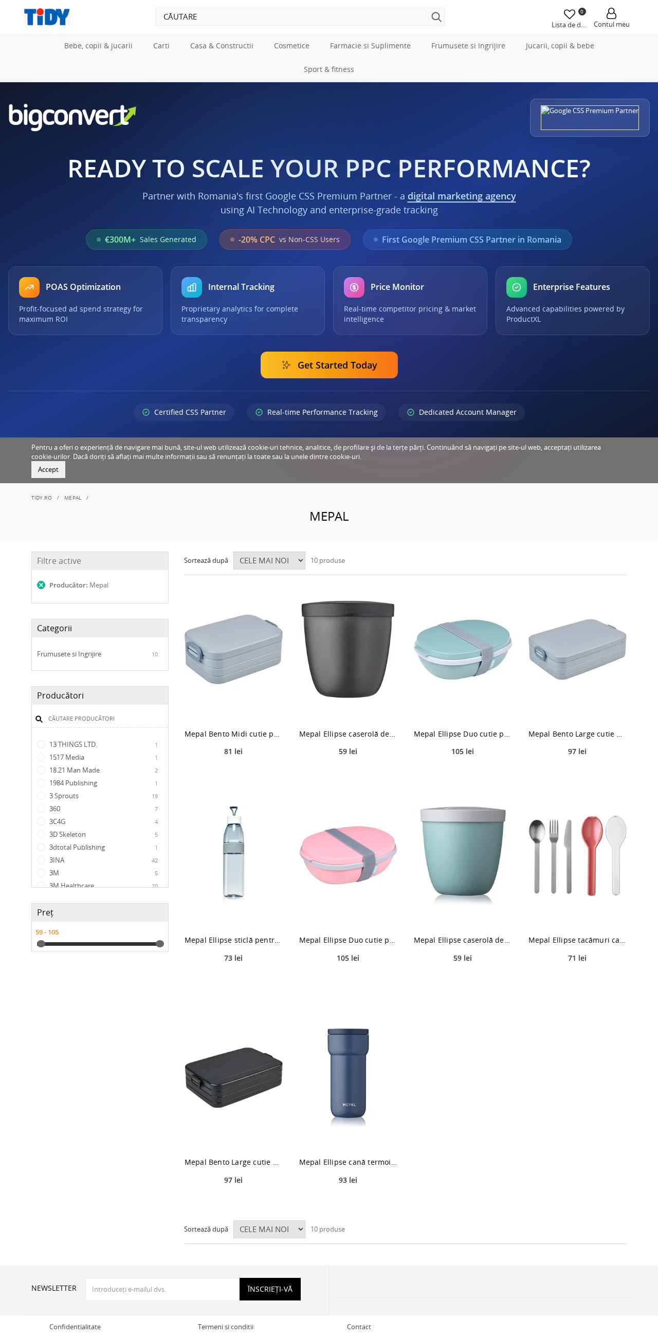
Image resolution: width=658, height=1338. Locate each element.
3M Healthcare (103, 885)
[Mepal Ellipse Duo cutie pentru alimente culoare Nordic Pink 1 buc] (348, 855)
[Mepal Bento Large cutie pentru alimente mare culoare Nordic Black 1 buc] (234, 1078)
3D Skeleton (103, 834)
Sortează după (206, 560)
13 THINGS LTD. (103, 744)
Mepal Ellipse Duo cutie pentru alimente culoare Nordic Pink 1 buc (348, 940)
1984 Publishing (103, 782)
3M (103, 872)
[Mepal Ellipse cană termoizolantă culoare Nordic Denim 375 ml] (348, 1078)
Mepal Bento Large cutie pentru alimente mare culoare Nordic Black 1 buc (234, 1162)
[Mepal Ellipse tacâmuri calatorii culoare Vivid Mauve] (577, 855)
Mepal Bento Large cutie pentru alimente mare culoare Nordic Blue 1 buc (577, 734)
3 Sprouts (103, 795)
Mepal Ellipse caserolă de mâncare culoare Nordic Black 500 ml (348, 734)
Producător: (78, 585)
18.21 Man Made (103, 770)
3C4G (103, 821)
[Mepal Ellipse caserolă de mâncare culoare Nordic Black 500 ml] (348, 649)
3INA (103, 860)
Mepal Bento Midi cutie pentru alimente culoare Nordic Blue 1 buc (234, 734)
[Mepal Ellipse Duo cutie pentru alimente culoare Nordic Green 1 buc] (463, 649)
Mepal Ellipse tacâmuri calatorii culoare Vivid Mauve (577, 940)
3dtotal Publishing (103, 847)
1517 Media (103, 757)
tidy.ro (41, 497)
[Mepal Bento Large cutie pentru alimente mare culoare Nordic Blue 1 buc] (577, 649)
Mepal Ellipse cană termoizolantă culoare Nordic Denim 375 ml (348, 1162)
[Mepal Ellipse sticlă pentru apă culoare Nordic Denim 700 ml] (234, 855)
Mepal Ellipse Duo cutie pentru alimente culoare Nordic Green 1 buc (463, 734)
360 (103, 808)
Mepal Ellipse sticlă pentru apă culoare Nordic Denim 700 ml (234, 940)
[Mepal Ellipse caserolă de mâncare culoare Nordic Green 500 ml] (463, 855)
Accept (48, 469)
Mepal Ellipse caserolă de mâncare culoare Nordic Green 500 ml (463, 940)
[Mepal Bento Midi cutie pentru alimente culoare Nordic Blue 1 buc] (234, 649)
